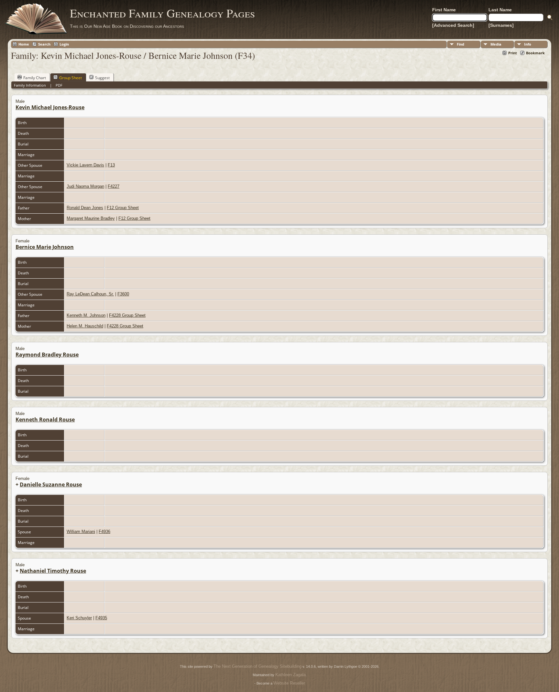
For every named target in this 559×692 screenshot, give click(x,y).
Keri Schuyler (79, 617)
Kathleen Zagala (290, 674)
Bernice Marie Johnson (45, 246)
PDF (59, 85)
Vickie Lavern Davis (85, 165)
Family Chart (34, 77)
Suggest (102, 77)
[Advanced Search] (453, 25)
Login (64, 44)
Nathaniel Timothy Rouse (53, 570)
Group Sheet (70, 77)
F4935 (101, 617)
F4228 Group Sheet (127, 315)
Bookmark (535, 52)
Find (460, 44)
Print (512, 52)
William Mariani (81, 531)
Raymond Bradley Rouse (47, 354)
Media (495, 44)
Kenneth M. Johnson (86, 315)
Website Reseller (289, 683)
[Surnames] (501, 25)
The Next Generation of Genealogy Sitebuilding (257, 666)
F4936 (104, 531)
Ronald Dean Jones (85, 207)
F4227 (113, 186)
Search (44, 44)
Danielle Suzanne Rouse (51, 484)
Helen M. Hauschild (85, 326)
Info (527, 44)
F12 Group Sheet (123, 207)
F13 (111, 165)
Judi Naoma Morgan (85, 186)
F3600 (123, 294)
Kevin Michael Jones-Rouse (50, 107)
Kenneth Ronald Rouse (45, 419)
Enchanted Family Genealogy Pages (162, 13)
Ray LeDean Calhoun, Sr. (90, 294)
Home (23, 44)
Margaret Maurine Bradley (91, 218)
